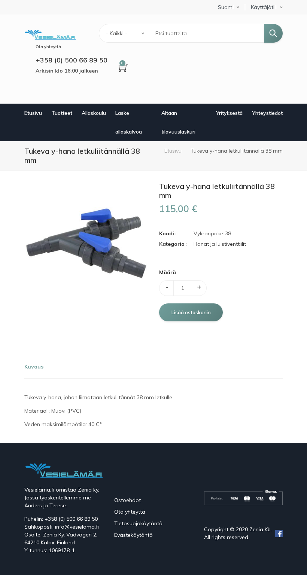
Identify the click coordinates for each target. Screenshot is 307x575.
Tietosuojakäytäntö (138, 523)
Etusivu (33, 113)
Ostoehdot (127, 500)
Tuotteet (61, 113)
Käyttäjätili (264, 7)
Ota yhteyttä (129, 511)
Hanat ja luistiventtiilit (220, 244)
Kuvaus (33, 366)
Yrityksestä (229, 113)
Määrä (167, 272)
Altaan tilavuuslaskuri (178, 122)
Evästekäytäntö (133, 535)
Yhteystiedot (267, 113)
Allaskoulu (94, 113)
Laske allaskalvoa (128, 122)
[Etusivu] (50, 33)
